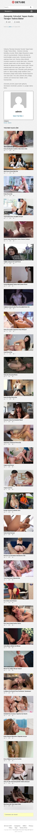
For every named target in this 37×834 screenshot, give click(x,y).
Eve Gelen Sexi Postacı (10, 601)
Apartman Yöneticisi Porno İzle (12, 442)
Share (18, 22)
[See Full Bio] (23, 116)
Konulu (5, 122)
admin (10, 26)
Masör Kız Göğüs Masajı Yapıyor (13, 668)
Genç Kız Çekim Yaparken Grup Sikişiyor (15, 329)
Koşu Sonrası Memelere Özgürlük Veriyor (15, 736)
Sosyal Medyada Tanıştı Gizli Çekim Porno (15, 284)
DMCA (24, 826)
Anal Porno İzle (8, 352)
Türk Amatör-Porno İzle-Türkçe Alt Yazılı (22, 829)
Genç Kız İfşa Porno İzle (10, 397)
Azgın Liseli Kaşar (9, 465)
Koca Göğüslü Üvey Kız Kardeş (12, 759)
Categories (17, 826)
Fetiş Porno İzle (8, 194)
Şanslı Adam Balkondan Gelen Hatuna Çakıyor (17, 239)
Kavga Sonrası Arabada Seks (12, 510)
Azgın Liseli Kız (8, 488)
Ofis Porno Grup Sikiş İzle (11, 171)
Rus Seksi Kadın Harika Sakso (12, 623)
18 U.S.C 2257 (8, 826)
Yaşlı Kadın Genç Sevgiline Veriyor (13, 216)
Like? (9, 22)
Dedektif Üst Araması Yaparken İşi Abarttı (15, 714)
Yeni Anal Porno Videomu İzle (12, 578)
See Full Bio (17, 116)
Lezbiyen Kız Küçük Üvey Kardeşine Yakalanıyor (17, 691)
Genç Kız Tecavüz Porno (10, 375)
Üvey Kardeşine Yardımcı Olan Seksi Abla (15, 149)
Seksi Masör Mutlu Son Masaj (12, 646)
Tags (16, 828)
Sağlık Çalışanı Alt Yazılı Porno (12, 262)
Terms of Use (23, 828)
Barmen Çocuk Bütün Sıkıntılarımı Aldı (14, 555)
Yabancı (9, 122)
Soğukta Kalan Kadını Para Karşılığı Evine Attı (16, 307)
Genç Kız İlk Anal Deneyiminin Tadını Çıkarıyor (17, 781)
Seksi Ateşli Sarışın (9, 533)
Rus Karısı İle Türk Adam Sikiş (12, 804)
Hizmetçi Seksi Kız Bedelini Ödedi (13, 420)
